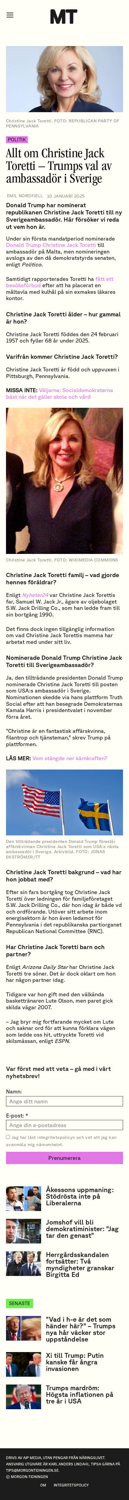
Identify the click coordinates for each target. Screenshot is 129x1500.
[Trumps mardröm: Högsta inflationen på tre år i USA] (23, 1397)
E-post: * (17, 1115)
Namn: (14, 1091)
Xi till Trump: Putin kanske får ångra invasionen (75, 1361)
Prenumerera (64, 1158)
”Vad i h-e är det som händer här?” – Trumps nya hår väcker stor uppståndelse (81, 1329)
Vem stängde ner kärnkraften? (69, 758)
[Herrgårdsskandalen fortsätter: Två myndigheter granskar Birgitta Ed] (23, 1263)
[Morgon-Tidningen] (65, 16)
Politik (17, 139)
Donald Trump (23, 245)
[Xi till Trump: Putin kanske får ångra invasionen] (23, 1364)
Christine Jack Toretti (69, 245)
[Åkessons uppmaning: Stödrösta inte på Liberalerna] (23, 1198)
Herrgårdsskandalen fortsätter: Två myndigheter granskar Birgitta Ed (80, 1264)
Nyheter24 (35, 595)
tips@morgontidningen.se (32, 1470)
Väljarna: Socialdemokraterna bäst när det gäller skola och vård (59, 393)
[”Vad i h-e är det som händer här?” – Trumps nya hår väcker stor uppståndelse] (23, 1328)
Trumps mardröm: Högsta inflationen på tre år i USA (79, 1394)
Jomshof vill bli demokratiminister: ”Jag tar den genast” (82, 1228)
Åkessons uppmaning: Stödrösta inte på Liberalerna (80, 1196)
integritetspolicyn (56, 1137)
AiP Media (32, 1458)
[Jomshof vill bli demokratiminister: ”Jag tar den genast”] (23, 1231)
